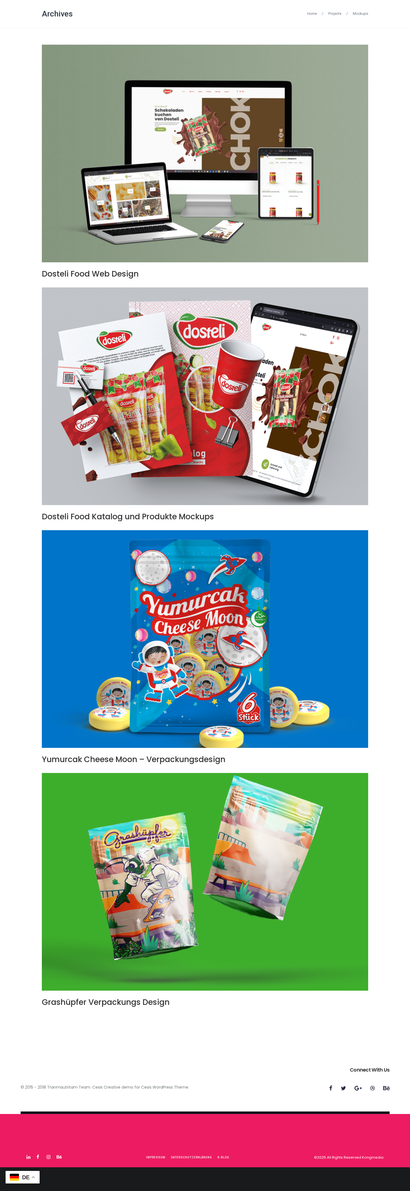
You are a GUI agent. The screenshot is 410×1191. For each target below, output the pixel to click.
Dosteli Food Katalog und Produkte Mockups (128, 516)
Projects (334, 13)
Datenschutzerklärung (191, 1157)
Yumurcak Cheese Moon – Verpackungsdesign (133, 759)
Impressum (155, 1157)
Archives (57, 13)
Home (312, 13)
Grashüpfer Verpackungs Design (106, 1002)
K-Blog (223, 1157)
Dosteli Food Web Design (90, 273)
